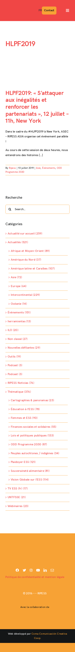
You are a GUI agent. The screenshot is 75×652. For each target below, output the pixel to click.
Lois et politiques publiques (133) (32, 435)
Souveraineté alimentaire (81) (30, 471)
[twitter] (24, 570)
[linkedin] (45, 570)
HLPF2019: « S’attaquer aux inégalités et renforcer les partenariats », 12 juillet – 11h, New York (37, 107)
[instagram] (31, 570)
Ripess (12, 168)
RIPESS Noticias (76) (21, 383)
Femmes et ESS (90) (24, 418)
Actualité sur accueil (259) (25, 233)
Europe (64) (19, 286)
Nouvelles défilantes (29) (24, 347)
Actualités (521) (18, 242)
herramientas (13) (19, 321)
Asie (38, 168)
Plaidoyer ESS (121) (23, 462)
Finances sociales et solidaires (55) (33, 427)
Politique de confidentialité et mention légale (34, 577)
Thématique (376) (19, 392)
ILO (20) (13, 330)
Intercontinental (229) (25, 295)
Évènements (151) (19, 312)
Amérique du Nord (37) (26, 259)
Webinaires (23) (18, 506)
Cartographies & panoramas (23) (32, 400)
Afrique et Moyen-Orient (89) (30, 251)
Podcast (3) (15, 365)
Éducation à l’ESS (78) (25, 409)
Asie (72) (16, 277)
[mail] (52, 570)
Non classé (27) (18, 339)
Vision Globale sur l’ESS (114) (30, 479)
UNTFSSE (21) (17, 497)
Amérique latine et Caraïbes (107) (33, 268)
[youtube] (38, 570)
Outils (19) (14, 356)
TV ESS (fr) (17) (18, 488)
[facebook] (17, 570)
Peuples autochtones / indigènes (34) (35, 453)
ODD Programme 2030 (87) (29, 444)
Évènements (48, 168)
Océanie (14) (19, 304)
